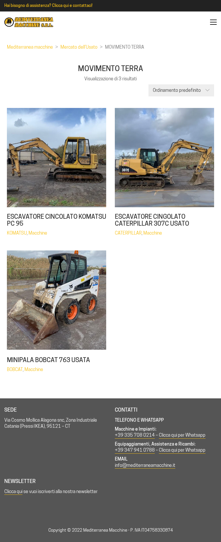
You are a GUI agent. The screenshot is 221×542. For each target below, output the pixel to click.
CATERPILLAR (128, 233)
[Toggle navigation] (213, 22)
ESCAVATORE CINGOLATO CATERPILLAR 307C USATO (152, 220)
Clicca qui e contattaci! (72, 5)
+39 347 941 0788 (135, 450)
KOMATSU (17, 233)
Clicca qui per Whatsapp (182, 435)
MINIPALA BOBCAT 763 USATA (48, 359)
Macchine (37, 233)
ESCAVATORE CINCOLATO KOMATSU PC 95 (56, 220)
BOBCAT (15, 369)
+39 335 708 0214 (135, 435)
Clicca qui (13, 491)
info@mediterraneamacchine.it (145, 465)
